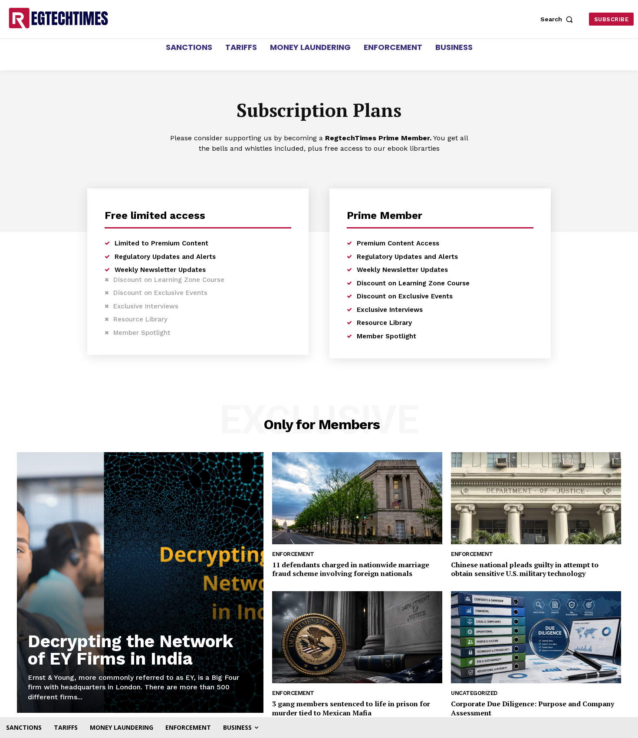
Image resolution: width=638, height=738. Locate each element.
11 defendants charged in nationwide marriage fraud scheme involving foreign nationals (350, 569)
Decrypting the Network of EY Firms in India (130, 650)
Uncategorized (474, 693)
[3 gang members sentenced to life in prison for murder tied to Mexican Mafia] (357, 637)
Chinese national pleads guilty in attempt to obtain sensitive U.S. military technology (525, 569)
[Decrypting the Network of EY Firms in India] (140, 582)
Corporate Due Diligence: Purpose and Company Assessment (532, 708)
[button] (558, 19)
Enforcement (293, 554)
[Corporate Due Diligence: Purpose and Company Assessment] (536, 637)
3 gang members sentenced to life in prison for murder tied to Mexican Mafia (351, 708)
